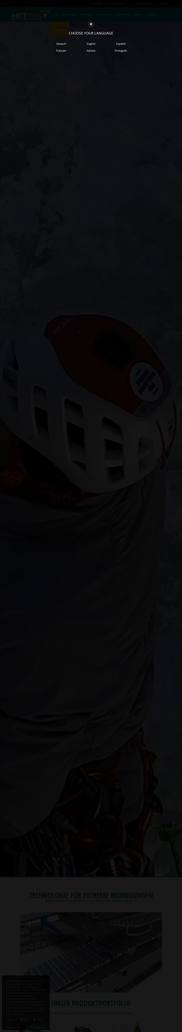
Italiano (91, 50)
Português (121, 50)
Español (121, 43)
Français (61, 50)
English (91, 43)
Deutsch (61, 43)
